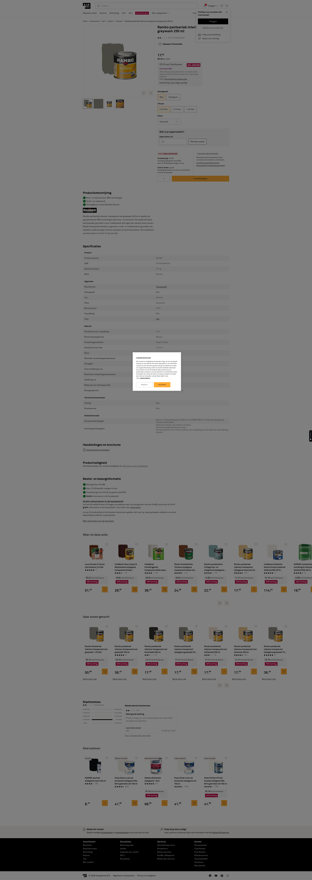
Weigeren (144, 384)
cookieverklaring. (145, 378)
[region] (156, 371)
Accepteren (162, 384)
